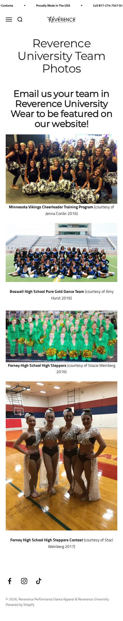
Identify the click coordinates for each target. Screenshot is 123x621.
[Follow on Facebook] (9, 581)
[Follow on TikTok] (39, 581)
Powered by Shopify (20, 604)
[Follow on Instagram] (24, 581)
